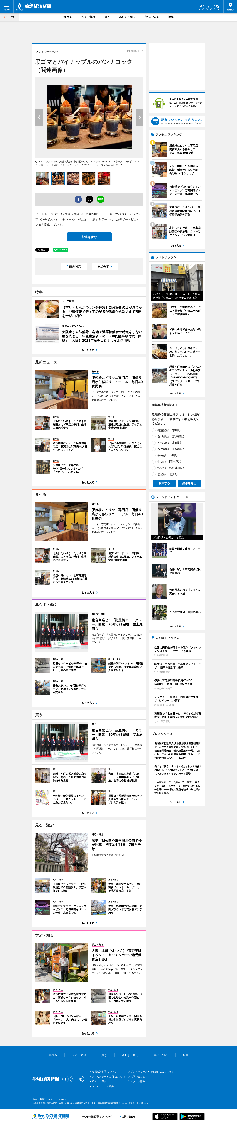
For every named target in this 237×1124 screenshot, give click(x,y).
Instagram (217, 7)
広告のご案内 (99, 1081)
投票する (164, 483)
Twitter (209, 7)
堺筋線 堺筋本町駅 (170, 468)
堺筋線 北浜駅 (167, 474)
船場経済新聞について (104, 1071)
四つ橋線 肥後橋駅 (170, 449)
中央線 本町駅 (167, 455)
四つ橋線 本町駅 (169, 442)
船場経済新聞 (33, 7)
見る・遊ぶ (88, 16)
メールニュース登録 (103, 1086)
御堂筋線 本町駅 (169, 430)
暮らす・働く (127, 16)
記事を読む (89, 237)
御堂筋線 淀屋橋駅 (170, 436)
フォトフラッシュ (47, 52)
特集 (171, 16)
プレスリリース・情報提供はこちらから (152, 1071)
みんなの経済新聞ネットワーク (50, 1116)
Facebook (201, 7)
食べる (68, 16)
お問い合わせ (138, 1076)
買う (107, 16)
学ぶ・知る (152, 16)
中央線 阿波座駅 (169, 461)
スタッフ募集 (138, 1081)
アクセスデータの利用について (109, 1076)
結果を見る (189, 483)
